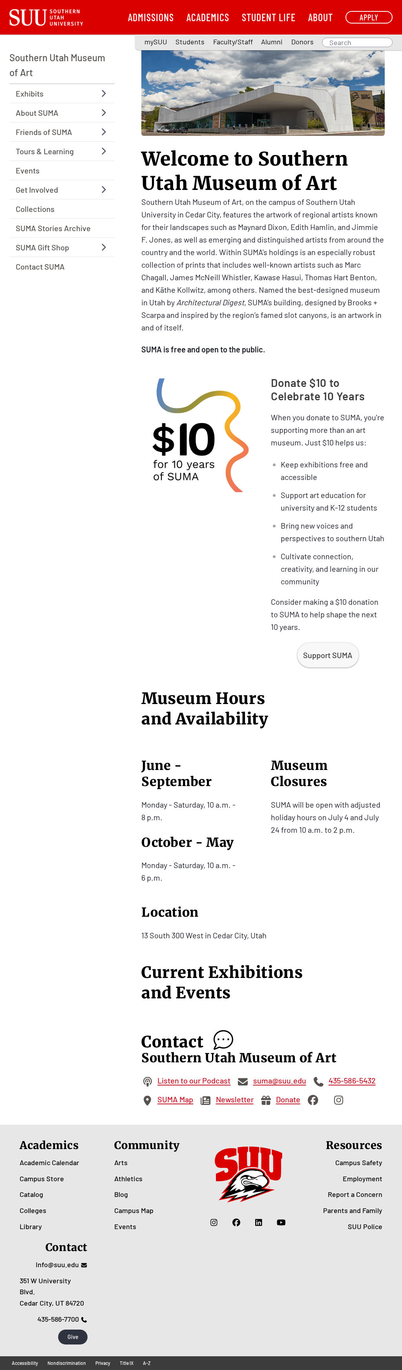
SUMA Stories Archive (53, 228)
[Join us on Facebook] (236, 1222)
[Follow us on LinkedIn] (259, 1222)
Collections (35, 208)
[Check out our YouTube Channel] (281, 1222)
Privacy (102, 1363)
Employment (362, 1178)
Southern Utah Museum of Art (57, 65)
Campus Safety (358, 1162)
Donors (302, 41)
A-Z (147, 1363)
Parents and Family (352, 1210)
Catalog (31, 1194)
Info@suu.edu (57, 1264)
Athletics (128, 1178)
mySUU (155, 41)
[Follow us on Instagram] (214, 1222)
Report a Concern (355, 1194)
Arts (121, 1162)
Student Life (269, 17)
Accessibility (25, 1363)
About (320, 17)
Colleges (33, 1210)
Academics (207, 17)
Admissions (151, 17)
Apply (369, 17)
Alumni (272, 41)
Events (28, 170)
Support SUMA (328, 655)
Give (73, 1337)
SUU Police (365, 1226)
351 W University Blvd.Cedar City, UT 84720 (52, 1292)
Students (190, 41)
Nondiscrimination (67, 1363)
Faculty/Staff (233, 41)
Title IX (126, 1363)
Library (31, 1226)
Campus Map (133, 1210)
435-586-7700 (58, 1319)
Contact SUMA (40, 266)
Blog (121, 1194)
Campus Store (42, 1178)
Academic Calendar (49, 1162)
